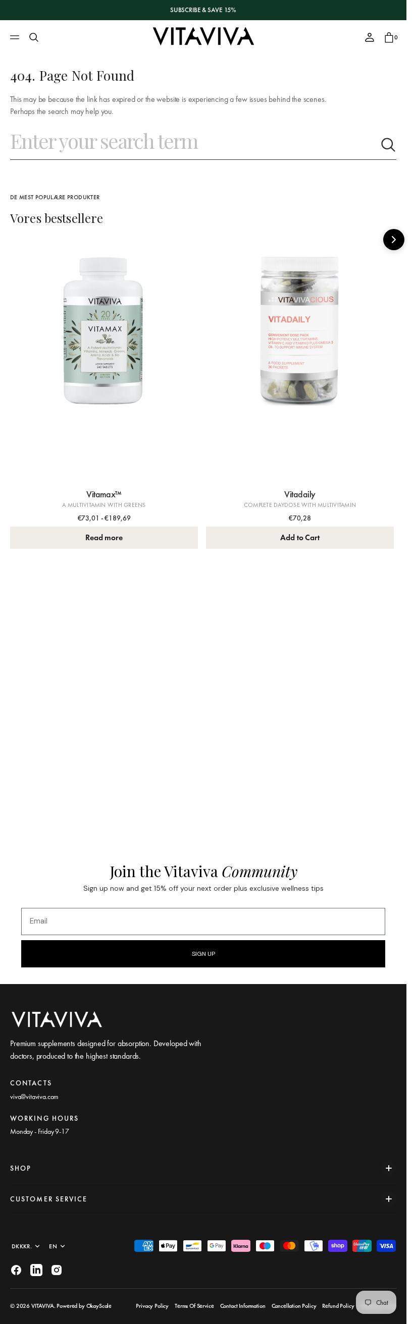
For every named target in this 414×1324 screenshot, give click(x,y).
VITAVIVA (42, 1306)
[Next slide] (393, 239)
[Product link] (102, 356)
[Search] (33, 37)
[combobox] (195, 145)
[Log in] (369, 37)
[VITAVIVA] (203, 37)
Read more (102, 532)
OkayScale (99, 1306)
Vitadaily (294, 489)
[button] (16, 37)
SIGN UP (203, 954)
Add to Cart (294, 532)
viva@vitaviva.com (34, 1096)
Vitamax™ (102, 489)
